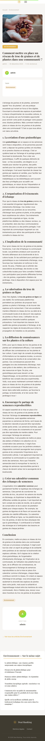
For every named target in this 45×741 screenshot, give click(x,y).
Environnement (14, 10)
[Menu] (26, 2)
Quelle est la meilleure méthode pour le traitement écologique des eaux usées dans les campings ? (21, 702)
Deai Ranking (25, 722)
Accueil (5, 10)
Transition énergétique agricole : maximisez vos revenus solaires (22, 685)
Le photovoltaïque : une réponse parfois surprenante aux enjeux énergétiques (19, 664)
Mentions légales (18, 729)
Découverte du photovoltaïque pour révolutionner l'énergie (18, 671)
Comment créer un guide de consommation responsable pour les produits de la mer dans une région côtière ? (21, 693)
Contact (29, 729)
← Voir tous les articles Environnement (17, 637)
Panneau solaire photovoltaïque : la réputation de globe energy (21, 678)
